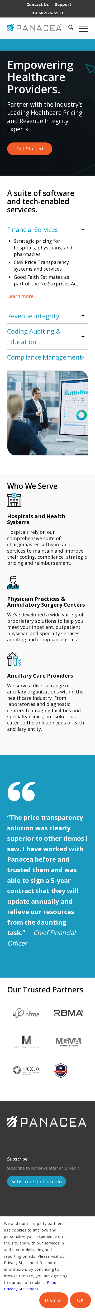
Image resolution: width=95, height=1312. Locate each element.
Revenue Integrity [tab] (33, 315)
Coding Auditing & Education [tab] (33, 336)
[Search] (68, 28)
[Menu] (80, 28)
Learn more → (23, 296)
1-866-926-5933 (47, 12)
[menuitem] (37, 4)
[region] (47, 271)
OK (80, 1300)
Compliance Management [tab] (44, 357)
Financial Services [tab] (32, 229)
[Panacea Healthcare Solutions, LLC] (35, 28)
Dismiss (54, 1300)
